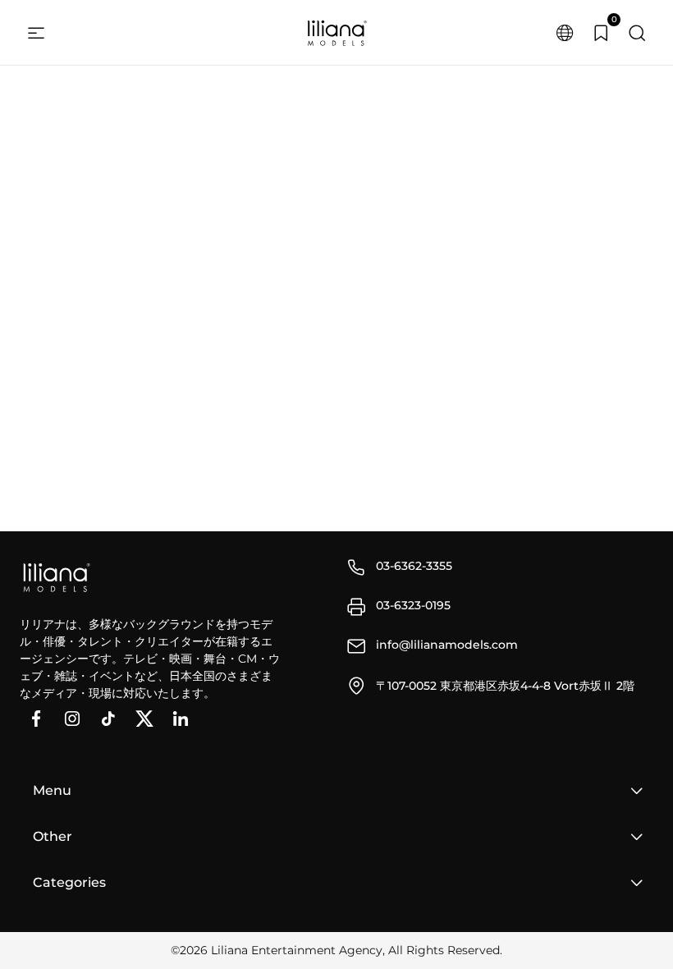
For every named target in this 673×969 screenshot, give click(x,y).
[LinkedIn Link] (180, 718)
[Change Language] (564, 32)
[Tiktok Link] (108, 718)
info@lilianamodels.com (447, 644)
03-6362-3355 (414, 565)
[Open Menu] (36, 32)
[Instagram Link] (72, 718)
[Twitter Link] (144, 718)
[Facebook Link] (36, 718)
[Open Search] (636, 32)
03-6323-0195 (413, 605)
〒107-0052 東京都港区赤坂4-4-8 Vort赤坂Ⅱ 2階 (505, 685)
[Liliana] (336, 33)
